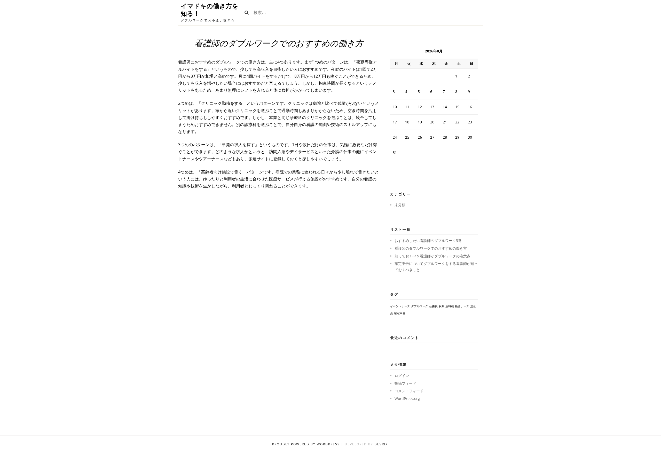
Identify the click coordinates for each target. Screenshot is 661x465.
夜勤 (441, 306)
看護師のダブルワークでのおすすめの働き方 (431, 248)
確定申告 (399, 313)
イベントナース (400, 306)
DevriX (381, 444)
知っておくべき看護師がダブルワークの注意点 (432, 256)
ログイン (402, 375)
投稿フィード (405, 383)
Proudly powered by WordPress (306, 444)
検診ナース (462, 306)
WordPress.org (407, 398)
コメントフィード (409, 390)
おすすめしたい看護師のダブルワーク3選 (428, 240)
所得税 (449, 306)
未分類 (400, 204)
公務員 (433, 306)
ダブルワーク (419, 306)
